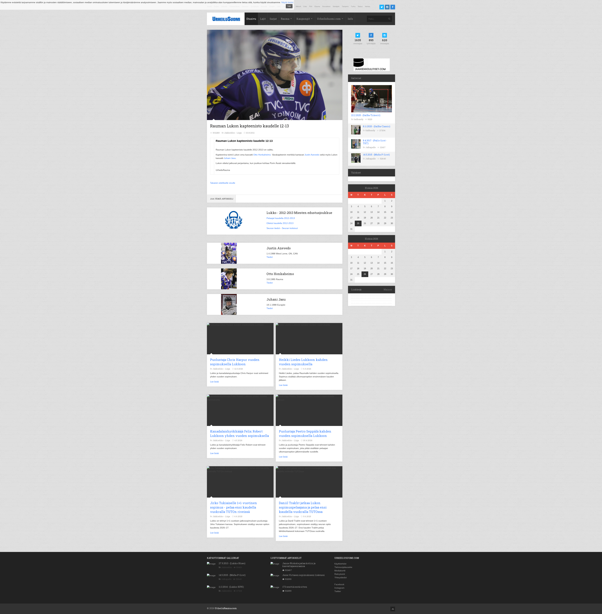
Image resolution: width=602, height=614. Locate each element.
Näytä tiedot (287, 2)
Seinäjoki (336, 6)
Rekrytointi (339, 574)
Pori (310, 6)
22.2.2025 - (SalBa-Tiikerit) (365, 115)
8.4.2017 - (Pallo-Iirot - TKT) (375, 142)
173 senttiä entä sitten (294, 586)
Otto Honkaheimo (262, 154)
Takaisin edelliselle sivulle (222, 183)
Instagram (339, 588)
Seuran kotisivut (290, 228)
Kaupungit (303, 18)
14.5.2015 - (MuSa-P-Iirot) (376, 154)
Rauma (317, 6)
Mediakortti (339, 570)
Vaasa (360, 6)
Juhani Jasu (230, 158)
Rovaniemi (326, 6)
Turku (353, 6)
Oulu (305, 6)
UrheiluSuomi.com (329, 18)
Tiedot (270, 257)
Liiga (239, 132)
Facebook (339, 584)
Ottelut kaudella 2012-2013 (280, 223)
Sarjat (273, 18)
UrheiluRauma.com (226, 608)
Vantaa (367, 6)
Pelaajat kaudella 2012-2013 (281, 218)
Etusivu (251, 18)
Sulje (289, 6)
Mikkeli (298, 6)
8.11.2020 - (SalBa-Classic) (376, 126)
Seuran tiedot (273, 228)
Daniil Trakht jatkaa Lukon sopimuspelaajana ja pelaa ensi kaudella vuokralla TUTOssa (303, 507)
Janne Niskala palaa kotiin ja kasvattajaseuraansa (298, 565)
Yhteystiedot (340, 577)
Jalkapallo (370, 147)
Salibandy (358, 119)
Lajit (263, 18)
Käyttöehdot (340, 563)
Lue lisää (214, 381)
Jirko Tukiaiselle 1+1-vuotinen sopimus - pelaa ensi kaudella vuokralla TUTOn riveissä (233, 507)
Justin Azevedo (311, 154)
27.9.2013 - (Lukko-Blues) (232, 563)
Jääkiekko (226, 567)
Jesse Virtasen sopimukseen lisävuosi (303, 575)
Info (350, 18)
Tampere (345, 6)
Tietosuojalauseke (343, 567)
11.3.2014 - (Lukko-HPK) (231, 586)
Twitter (337, 591)
